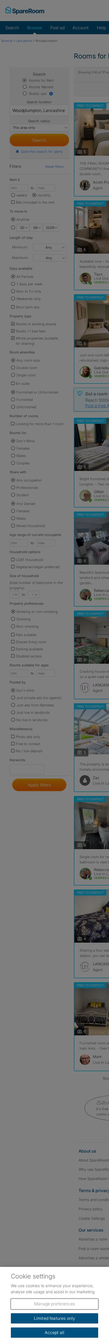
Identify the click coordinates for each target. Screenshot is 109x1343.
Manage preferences (54, 1303)
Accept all (55, 1332)
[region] (54, 1305)
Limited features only (54, 1318)
